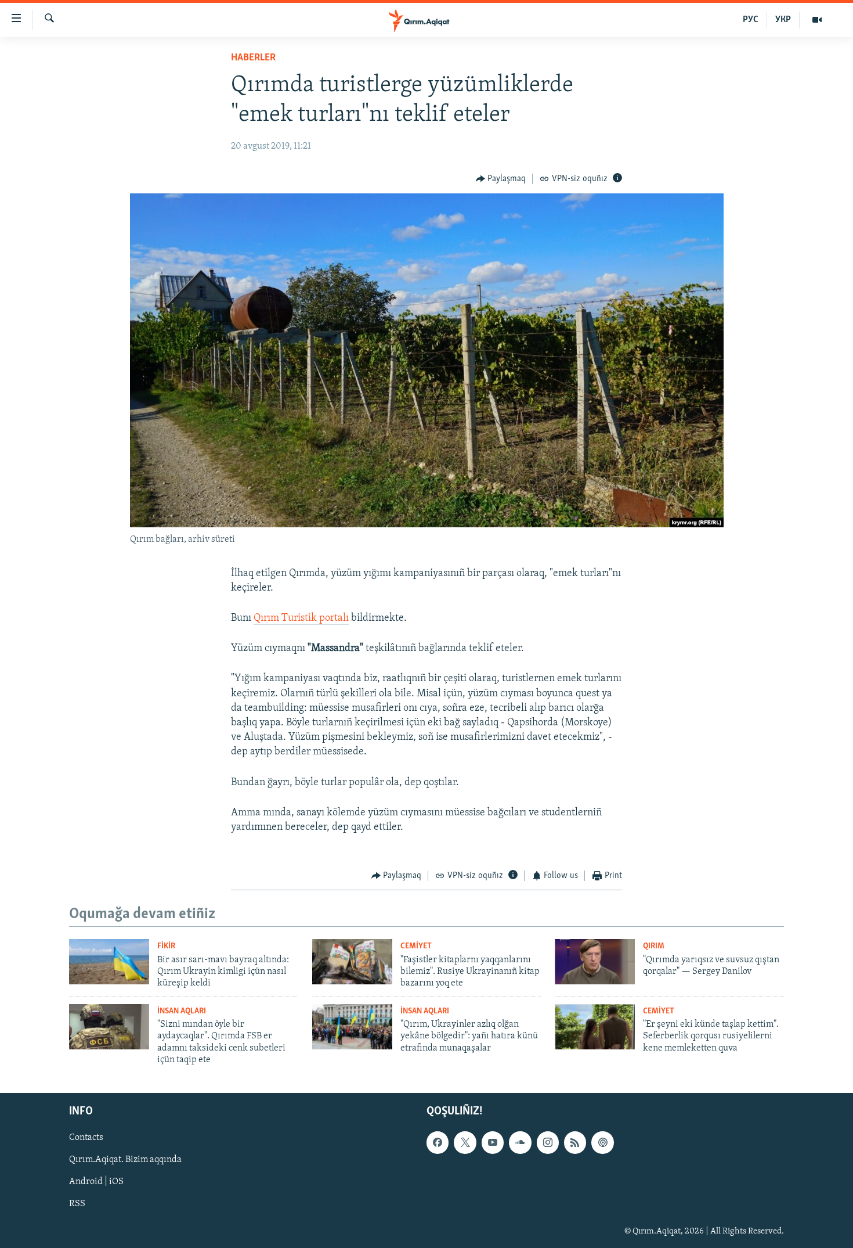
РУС (750, 19)
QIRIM (653, 946)
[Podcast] (602, 1142)
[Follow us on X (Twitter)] (465, 1142)
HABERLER (253, 58)
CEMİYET (416, 946)
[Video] (817, 20)
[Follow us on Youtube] (493, 1142)
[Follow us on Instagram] (548, 1142)
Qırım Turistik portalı (301, 618)
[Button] (501, 178)
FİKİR (166, 946)
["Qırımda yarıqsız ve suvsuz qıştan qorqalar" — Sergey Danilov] (595, 961)
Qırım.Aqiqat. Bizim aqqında (125, 1159)
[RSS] (575, 1142)
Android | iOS (96, 1181)
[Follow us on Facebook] (437, 1142)
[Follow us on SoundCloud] (520, 1142)
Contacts (86, 1137)
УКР (783, 19)
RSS (77, 1204)
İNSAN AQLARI (181, 1011)
